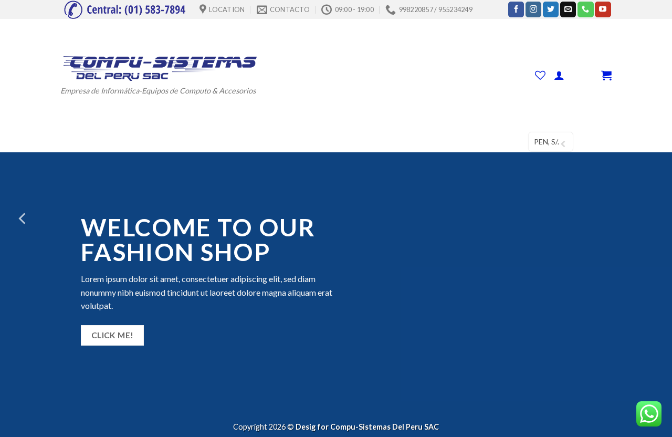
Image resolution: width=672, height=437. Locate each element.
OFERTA (243, 142)
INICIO (71, 142)
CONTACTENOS (411, 142)
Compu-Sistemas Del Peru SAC (384, 426)
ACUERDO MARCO (484, 142)
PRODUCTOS (119, 142)
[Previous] (23, 218)
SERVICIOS (289, 142)
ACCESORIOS (186, 142)
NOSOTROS (350, 142)
